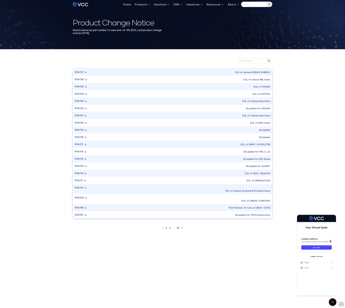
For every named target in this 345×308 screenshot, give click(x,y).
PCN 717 (79, 144)
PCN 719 (79, 130)
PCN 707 (79, 215)
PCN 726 (79, 79)
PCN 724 (79, 94)
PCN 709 (79, 198)
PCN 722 (79, 108)
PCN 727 (79, 72)
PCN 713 (79, 173)
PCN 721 (79, 115)
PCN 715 (79, 159)
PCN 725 (79, 86)
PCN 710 (79, 188)
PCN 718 (79, 137)
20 (178, 228)
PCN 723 (79, 101)
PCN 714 (79, 166)
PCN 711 (79, 180)
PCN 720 (79, 123)
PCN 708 (79, 208)
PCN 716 (79, 151)
